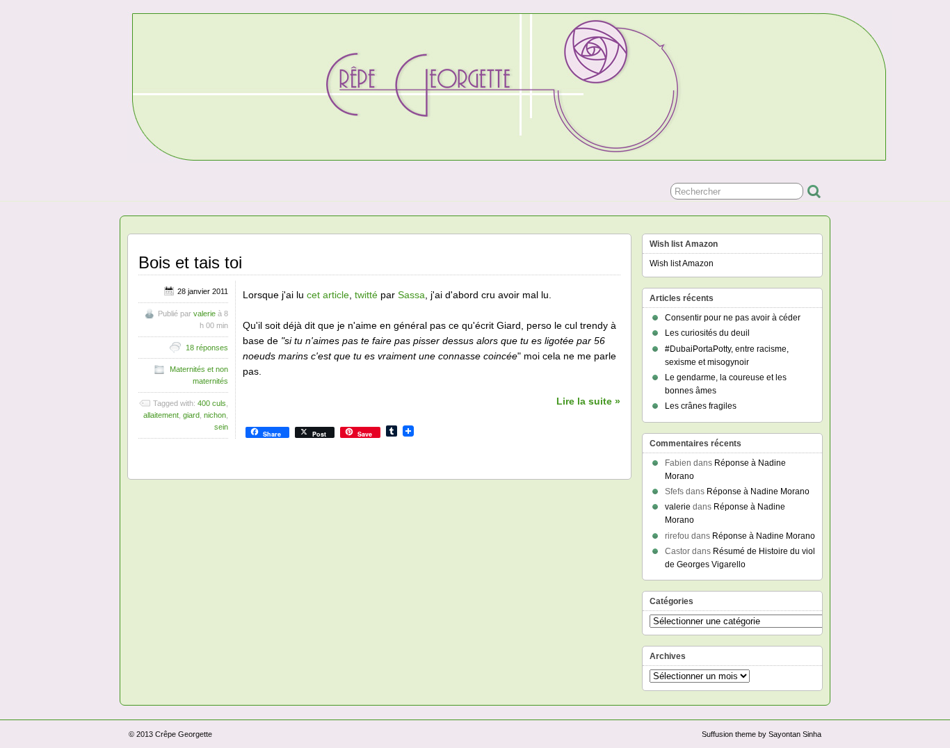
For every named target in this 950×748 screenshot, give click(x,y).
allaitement (161, 415)
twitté (366, 294)
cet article (328, 294)
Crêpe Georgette (183, 734)
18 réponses (207, 347)
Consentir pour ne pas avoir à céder (732, 318)
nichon (215, 415)
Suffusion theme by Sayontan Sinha (761, 734)
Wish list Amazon (682, 263)
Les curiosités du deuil (707, 333)
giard (191, 415)
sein (221, 427)
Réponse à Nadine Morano (758, 491)
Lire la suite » (588, 401)
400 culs (212, 403)
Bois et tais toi (190, 262)
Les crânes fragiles (700, 406)
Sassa (411, 294)
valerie (204, 313)
